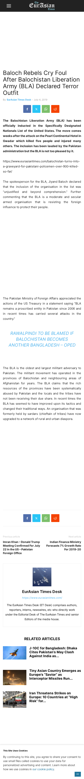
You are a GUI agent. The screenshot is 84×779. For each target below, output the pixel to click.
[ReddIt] (55, 109)
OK (77, 774)
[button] (9, 6)
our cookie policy (43, 769)
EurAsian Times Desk (19, 99)
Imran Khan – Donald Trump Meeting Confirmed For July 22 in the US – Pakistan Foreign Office (21, 547)
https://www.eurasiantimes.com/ (42, 597)
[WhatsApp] (46, 109)
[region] (42, 42)
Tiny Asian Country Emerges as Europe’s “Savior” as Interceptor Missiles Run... (55, 674)
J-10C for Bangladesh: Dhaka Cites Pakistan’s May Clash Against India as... (53, 652)
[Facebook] (27, 109)
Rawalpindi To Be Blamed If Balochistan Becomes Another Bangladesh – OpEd (42, 339)
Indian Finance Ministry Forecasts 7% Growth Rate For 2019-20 (63, 545)
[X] (36, 109)
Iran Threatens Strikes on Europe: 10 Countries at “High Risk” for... (53, 697)
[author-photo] (42, 586)
